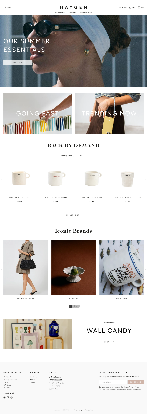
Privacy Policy (78, 410)
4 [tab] (77, 306)
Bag (142, 7)
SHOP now (109, 342)
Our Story (33, 377)
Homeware (60, 12)
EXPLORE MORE (73, 215)
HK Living (73, 298)
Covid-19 (6, 388)
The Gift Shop (86, 12)
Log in (134, 7)
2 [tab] (72, 306)
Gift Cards (7, 385)
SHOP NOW (18, 62)
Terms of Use (89, 410)
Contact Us (7, 377)
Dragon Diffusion (25, 298)
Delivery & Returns (10, 380)
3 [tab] (75, 306)
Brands (32, 380)
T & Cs (5, 382)
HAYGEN (68, 410)
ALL (81, 156)
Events (32, 382)
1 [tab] (70, 306)
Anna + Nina (121, 298)
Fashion (72, 12)
